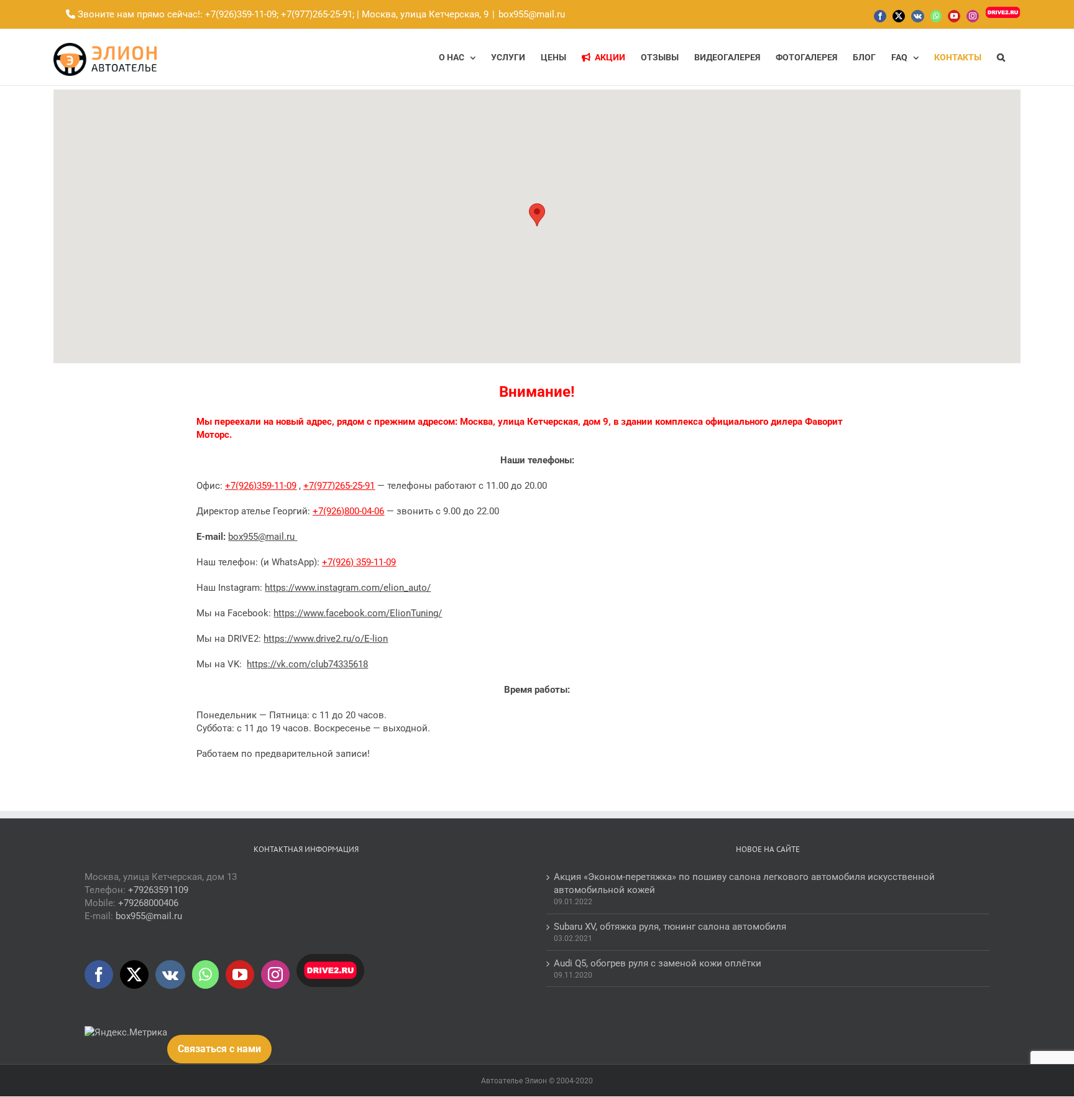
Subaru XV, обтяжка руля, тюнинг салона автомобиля (670, 926)
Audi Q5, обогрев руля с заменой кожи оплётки (657, 963)
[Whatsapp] (205, 974)
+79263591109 (158, 890)
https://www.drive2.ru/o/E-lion (326, 638)
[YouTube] (240, 974)
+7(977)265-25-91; (316, 14)
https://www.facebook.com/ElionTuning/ (357, 613)
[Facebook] (99, 974)
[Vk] (170, 974)
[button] (1001, 57)
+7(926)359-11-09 (260, 485)
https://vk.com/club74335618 (307, 664)
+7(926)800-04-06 (348, 511)
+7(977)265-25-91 (339, 485)
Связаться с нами (219, 1049)
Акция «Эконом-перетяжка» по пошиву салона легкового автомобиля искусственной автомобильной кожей (744, 883)
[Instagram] (275, 974)
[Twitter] (134, 974)
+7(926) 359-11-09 (359, 562)
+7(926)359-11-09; (241, 14)
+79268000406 (148, 903)
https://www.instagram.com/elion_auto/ (348, 587)
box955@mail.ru (531, 14)
